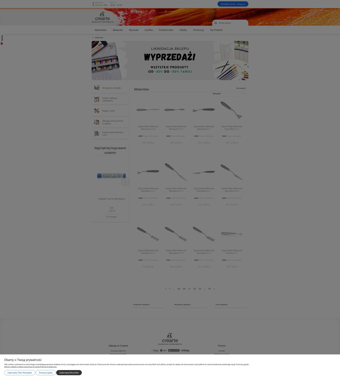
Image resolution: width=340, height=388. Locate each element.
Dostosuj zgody (46, 373)
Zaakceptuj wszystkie (69, 373)
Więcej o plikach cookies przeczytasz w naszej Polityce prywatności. (30, 367)
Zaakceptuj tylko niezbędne (19, 373)
